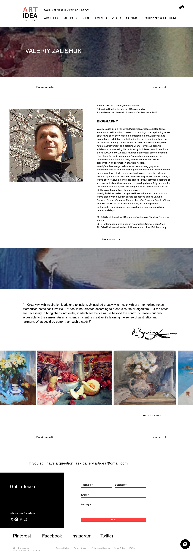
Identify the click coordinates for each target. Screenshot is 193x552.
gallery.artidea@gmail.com (105, 463)
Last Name (121, 485)
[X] (12, 519)
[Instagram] (25, 519)
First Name (87, 485)
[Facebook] (21, 519)
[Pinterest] (16, 519)
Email (84, 495)
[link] (181, 7)
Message (86, 504)
